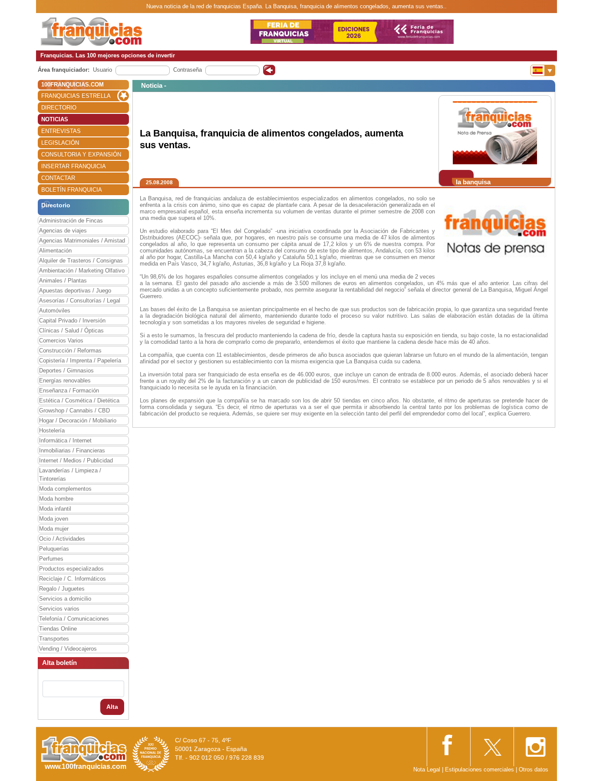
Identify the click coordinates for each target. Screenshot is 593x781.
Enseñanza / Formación (69, 390)
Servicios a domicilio (65, 598)
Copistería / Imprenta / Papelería (80, 360)
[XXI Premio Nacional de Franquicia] (151, 754)
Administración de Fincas (71, 220)
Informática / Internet (65, 440)
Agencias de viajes (63, 230)
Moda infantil (55, 508)
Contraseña (187, 69)
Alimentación (55, 250)
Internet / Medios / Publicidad (76, 460)
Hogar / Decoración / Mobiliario (77, 420)
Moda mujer (54, 528)
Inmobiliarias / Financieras (72, 450)
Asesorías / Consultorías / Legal (79, 300)
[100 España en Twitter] (492, 744)
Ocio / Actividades (62, 538)
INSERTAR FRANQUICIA (73, 166)
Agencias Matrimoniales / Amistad (82, 240)
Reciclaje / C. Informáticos (72, 578)
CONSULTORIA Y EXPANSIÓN (81, 154)
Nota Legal (426, 769)
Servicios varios (59, 608)
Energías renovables (65, 380)
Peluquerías (54, 548)
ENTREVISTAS (61, 131)
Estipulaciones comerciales (480, 769)
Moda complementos (65, 488)
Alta (112, 706)
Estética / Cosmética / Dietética (79, 400)
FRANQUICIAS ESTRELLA (76, 96)
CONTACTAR (58, 178)
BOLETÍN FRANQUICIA (71, 189)
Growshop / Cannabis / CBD (74, 410)
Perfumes (51, 558)
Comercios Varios (61, 340)
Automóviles (54, 310)
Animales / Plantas (63, 280)
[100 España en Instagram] (535, 744)
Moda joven (53, 518)
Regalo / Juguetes (62, 588)
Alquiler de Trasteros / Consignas (81, 260)
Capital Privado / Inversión (72, 320)
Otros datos (533, 769)
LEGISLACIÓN (60, 143)
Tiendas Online (58, 628)
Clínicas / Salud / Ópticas (71, 330)
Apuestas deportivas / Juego (75, 290)
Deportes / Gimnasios (66, 370)
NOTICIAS (54, 119)
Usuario (102, 69)
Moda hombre (56, 498)
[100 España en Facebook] (448, 744)
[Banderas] (542, 70)
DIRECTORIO (58, 107)
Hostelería (52, 430)
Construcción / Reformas (70, 350)
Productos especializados (71, 568)
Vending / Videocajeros (68, 648)
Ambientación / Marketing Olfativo (82, 270)
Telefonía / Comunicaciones (74, 618)
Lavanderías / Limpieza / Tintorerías (70, 474)
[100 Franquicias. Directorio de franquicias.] (91, 31)
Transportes (54, 638)
